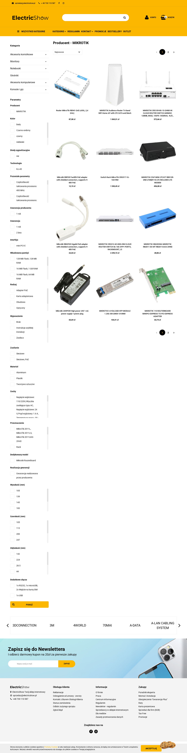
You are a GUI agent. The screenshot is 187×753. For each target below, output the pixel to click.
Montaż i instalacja (147, 696)
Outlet (127, 31)
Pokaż (29, 605)
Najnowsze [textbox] (59, 52)
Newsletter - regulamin (106, 706)
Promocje (100, 31)
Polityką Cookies (51, 747)
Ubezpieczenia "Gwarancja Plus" (152, 699)
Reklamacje (58, 692)
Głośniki (14, 75)
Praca (98, 696)
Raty (140, 703)
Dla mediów (101, 713)
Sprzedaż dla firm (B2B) (149, 710)
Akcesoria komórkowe (21, 54)
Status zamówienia (61, 703)
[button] (72, 687)
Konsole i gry (17, 89)
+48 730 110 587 (20, 699)
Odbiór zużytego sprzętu (64, 706)
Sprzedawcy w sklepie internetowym (112, 710)
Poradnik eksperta (146, 692)
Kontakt (86, 31)
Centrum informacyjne (106, 699)
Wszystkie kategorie (33, 31)
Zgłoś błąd (58, 710)
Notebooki (15, 68)
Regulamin (73, 31)
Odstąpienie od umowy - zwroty (67, 696)
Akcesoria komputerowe (22, 82)
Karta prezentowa (146, 706)
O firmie (99, 692)
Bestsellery (115, 31)
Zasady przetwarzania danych (109, 717)
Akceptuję (151, 748)
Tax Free (142, 713)
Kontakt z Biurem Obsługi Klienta (68, 699)
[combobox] (67, 52)
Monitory (14, 61)
